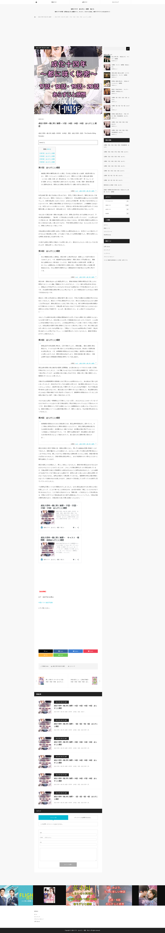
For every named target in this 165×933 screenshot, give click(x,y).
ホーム (35, 914)
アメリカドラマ (117, 201)
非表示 (48, 149)
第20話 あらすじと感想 (47, 162)
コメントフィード (108, 231)
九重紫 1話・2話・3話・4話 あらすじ (113, 180)
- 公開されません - (46, 837)
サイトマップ (115, 2)
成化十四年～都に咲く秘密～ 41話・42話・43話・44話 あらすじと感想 (75, 707)
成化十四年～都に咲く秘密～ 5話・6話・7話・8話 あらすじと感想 (76, 725)
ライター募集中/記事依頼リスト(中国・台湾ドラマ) (115, 260)
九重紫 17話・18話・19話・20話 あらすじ (114, 161)
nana (47, 666)
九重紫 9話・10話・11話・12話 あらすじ (114, 170)
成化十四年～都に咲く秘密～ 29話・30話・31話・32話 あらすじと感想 (75, 743)
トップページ (107, 253)
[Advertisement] (82, 32)
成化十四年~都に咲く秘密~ (43, 47)
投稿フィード (107, 228)
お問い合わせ (107, 246)
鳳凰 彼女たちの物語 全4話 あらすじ (113, 185)
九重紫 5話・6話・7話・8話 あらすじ (113, 175)
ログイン (106, 225)
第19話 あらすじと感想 (47, 159)
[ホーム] (36, 2)
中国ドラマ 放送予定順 (45, 602)
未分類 (117, 213)
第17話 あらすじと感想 (47, 153)
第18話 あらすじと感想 (47, 156)
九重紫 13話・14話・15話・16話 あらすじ (114, 166)
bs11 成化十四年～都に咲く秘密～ (85, 191)
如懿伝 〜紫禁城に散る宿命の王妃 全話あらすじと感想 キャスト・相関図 (116, 190)
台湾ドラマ (84, 2)
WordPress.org (107, 234)
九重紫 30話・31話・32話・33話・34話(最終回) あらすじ (116, 146)
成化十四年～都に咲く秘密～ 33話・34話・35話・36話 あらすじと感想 (75, 761)
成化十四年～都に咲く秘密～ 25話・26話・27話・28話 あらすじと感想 (75, 780)
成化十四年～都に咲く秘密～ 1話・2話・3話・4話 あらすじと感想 (76, 798)
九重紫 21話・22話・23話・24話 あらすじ (114, 156)
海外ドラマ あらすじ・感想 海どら (82, 9)
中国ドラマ (53, 2)
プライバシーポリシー (109, 256)
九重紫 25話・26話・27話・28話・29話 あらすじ (116, 151)
